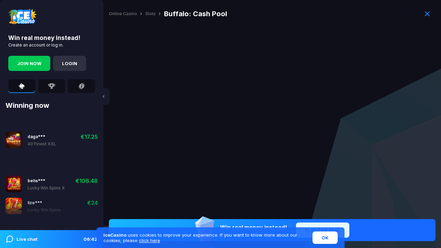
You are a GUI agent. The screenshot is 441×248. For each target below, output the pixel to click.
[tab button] (21, 86)
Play (33, 140)
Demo (51, 140)
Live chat (57, 239)
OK (325, 237)
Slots (150, 13)
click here (149, 240)
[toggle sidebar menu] (103, 96)
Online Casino (123, 13)
